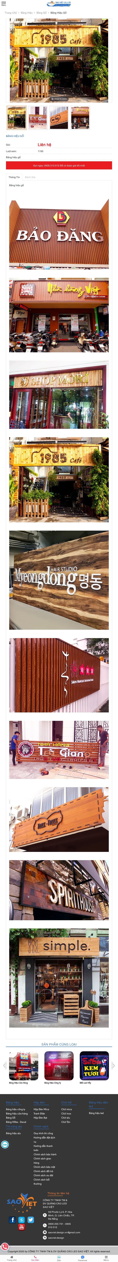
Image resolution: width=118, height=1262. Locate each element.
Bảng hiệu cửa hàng (18, 1083)
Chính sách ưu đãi (43, 1175)
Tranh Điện (39, 1114)
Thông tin (14, 176)
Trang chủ (11, 12)
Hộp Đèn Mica (41, 1109)
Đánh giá (30, 176)
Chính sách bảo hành (45, 1154)
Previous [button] (5, 1065)
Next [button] (113, 1065)
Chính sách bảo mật (44, 1167)
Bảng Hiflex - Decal (16, 1122)
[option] (16, 118)
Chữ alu (65, 1118)
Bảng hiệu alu (13, 1133)
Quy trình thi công (43, 1133)
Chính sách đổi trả (43, 1171)
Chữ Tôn (65, 1122)
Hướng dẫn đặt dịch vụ (44, 1140)
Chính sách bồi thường (42, 1182)
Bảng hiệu (27, 12)
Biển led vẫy (85, 1083)
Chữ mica (66, 1109)
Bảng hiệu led (96, 1113)
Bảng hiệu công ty (52, 1083)
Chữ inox (66, 1114)
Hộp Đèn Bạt (40, 1118)
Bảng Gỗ (42, 12)
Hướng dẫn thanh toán (43, 1148)
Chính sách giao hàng (42, 1161)
